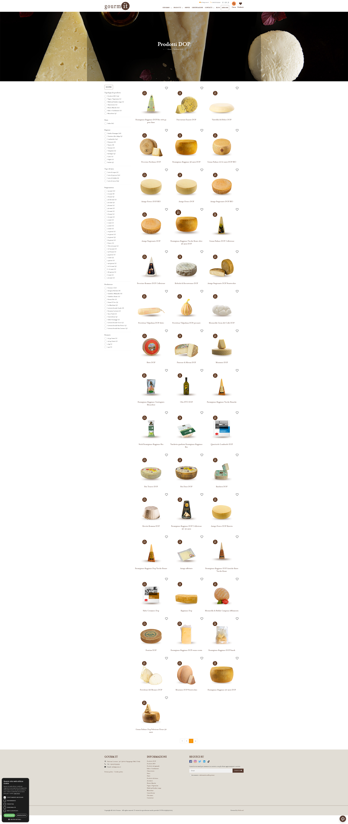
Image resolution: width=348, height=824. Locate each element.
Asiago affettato (186, 569)
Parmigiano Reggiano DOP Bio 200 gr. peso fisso (151, 121)
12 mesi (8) (110, 194)
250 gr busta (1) (112, 341)
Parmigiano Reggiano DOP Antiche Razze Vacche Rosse (221, 570)
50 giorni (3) (111, 237)
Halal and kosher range (154, 788)
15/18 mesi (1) (111, 252)
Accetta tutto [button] (9, 815)
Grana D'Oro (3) (112, 302)
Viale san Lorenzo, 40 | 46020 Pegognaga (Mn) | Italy (123, 761)
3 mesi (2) (110, 228)
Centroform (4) (112, 317)
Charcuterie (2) (112, 105)
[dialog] (15, 800)
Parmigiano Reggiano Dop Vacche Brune (151, 569)
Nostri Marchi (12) (113, 108)
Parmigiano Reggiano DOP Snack (221, 650)
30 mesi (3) (111, 202)
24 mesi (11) (111, 191)
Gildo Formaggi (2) (113, 320)
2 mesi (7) (110, 223)
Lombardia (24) (112, 139)
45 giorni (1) (111, 255)
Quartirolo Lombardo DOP (222, 444)
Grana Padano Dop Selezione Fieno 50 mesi (151, 730)
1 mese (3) (110, 257)
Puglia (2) (110, 159)
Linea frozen (151, 793)
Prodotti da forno (152, 778)
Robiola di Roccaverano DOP (186, 283)
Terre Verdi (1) (112, 314)
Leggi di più (17, 793)
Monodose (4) (111, 113)
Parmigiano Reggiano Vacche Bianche (222, 402)
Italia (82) (110, 123)
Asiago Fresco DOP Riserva (222, 526)
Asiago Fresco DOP (186, 202)
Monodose (150, 790)
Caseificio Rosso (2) (113, 296)
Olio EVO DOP (186, 402)
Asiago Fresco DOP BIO (151, 202)
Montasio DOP (222, 363)
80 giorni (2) (111, 240)
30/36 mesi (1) (112, 200)
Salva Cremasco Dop (151, 611)
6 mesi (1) (110, 275)
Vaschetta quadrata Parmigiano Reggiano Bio (186, 445)
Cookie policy (118, 772)
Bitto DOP (151, 363)
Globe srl (241, 810)
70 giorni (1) (111, 231)
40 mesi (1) (111, 208)
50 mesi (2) (111, 278)
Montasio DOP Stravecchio (186, 690)
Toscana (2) (111, 148)
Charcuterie (150, 771)
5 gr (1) (109, 347)
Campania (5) (111, 151)
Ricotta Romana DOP (151, 526)
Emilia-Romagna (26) (114, 133)
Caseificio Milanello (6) (114, 293)
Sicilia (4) (110, 162)
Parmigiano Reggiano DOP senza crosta (186, 650)
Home (169, 49)
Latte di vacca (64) (113, 181)
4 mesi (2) (110, 226)
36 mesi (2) (111, 205)
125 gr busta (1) (112, 338)
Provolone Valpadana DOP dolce (151, 323)
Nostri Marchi (151, 783)
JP (228, 2)
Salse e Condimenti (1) (114, 110)
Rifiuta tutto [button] (21, 815)
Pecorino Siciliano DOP (151, 162)
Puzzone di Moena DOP (186, 363)
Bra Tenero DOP (151, 487)
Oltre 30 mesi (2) (113, 246)
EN (226, 2)
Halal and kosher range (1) (115, 102)
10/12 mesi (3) (112, 266)
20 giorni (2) (111, 234)
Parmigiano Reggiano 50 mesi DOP (222, 690)
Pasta (148, 776)
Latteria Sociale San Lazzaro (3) (117, 328)
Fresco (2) (110, 243)
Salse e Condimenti (153, 768)
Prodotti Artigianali (153, 766)
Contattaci (150, 798)
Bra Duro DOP (186, 487)
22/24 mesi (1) (112, 249)
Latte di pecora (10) (113, 175)
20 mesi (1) (111, 217)
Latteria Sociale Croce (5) (115, 322)
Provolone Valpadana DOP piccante (186, 323)
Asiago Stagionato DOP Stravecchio (222, 283)
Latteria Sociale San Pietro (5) (117, 325)
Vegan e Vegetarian (152, 786)
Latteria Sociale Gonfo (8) (115, 308)
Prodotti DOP (178, 49)
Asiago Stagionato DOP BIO (221, 202)
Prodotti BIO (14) (113, 96)
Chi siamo (150, 795)
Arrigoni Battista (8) (113, 291)
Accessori (150, 781)
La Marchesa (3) (112, 305)
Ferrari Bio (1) (112, 299)
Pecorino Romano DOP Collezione (151, 283)
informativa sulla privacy (206, 775)
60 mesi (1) (111, 211)
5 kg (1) (109, 344)
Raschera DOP (221, 487)
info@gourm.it (205, 2)
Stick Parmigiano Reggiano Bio (151, 444)
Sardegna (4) (111, 154)
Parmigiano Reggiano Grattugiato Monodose (151, 403)
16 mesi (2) (110, 214)
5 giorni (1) (111, 260)
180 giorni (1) (111, 272)
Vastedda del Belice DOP (221, 120)
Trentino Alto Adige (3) (114, 136)
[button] (15, 819)
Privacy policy (108, 772)
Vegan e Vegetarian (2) (114, 99)
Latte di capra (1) (112, 172)
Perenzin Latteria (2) (114, 311)
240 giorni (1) (111, 263)
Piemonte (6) (111, 142)
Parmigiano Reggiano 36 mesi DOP (186, 162)
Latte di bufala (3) (113, 178)
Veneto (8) (110, 145)
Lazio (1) (110, 156)
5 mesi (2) (110, 220)
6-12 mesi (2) (111, 269)
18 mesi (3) (110, 197)
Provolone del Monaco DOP (151, 690)
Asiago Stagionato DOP (151, 241)
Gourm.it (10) (112, 288)
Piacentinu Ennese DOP (186, 120)
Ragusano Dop (186, 611)
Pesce (148, 773)
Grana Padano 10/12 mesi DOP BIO (221, 162)
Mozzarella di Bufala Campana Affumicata (221, 611)
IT (223, 2)
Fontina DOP (151, 650)
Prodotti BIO (151, 764)
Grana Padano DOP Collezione (221, 241)
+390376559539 (216, 2)
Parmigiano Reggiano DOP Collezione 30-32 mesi (186, 527)
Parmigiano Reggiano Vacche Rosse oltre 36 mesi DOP (186, 242)
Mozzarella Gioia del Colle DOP (222, 323)
